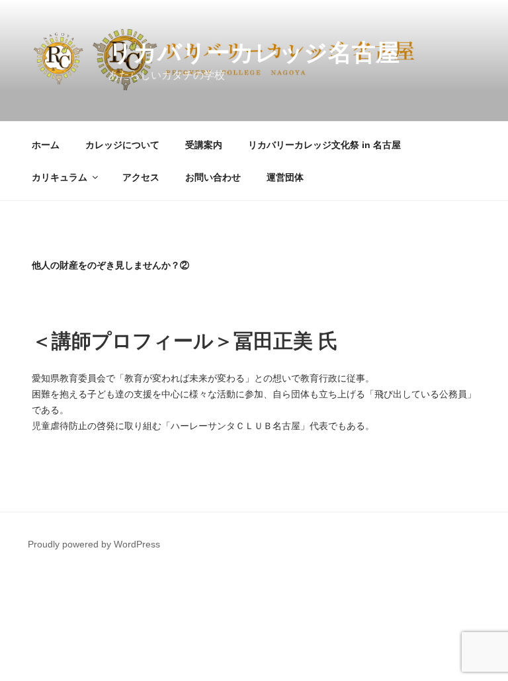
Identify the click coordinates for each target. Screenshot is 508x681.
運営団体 (285, 177)
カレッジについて (122, 145)
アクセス (140, 177)
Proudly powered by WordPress (94, 544)
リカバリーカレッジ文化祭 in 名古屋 (324, 145)
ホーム (46, 145)
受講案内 (203, 145)
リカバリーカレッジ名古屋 (254, 52)
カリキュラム (59, 177)
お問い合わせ (213, 177)
